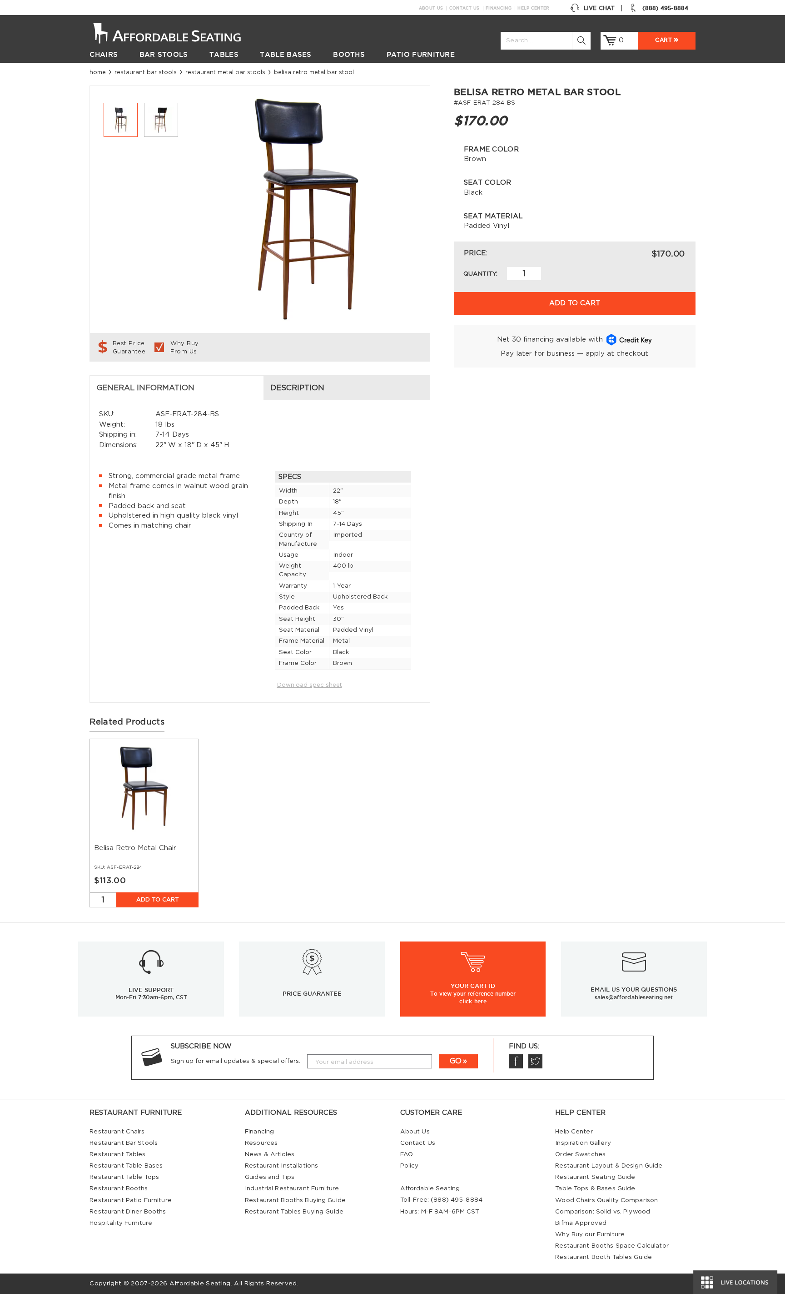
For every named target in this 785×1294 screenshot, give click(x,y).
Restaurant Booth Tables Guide (603, 1257)
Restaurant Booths (118, 1188)
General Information (145, 388)
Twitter (535, 1061)
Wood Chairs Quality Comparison (606, 1200)
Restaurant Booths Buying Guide (295, 1200)
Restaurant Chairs (116, 1131)
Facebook (516, 1061)
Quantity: (480, 274)
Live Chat (599, 8)
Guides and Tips (269, 1177)
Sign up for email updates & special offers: (235, 1061)
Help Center (533, 8)
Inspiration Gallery (583, 1143)
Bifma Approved (580, 1223)
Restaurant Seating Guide (595, 1177)
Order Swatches (580, 1154)
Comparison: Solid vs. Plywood (602, 1211)
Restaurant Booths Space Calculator (612, 1246)
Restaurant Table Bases (126, 1166)
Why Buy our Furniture (590, 1234)
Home (97, 72)
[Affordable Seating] (176, 32)
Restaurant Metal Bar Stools (225, 72)
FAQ (406, 1154)
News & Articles (269, 1154)
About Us (431, 8)
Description (297, 388)
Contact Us (464, 8)
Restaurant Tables (117, 1154)
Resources (261, 1143)
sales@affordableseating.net (634, 997)
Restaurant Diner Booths (127, 1211)
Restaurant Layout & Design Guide (608, 1166)
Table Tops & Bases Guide (595, 1188)
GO (456, 1061)
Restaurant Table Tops (124, 1177)
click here (473, 1001)
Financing (499, 8)
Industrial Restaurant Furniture (292, 1188)
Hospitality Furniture (120, 1223)
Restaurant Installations (281, 1166)
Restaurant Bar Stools (145, 72)
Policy (409, 1166)
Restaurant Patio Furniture (130, 1200)
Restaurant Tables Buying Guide (294, 1211)
